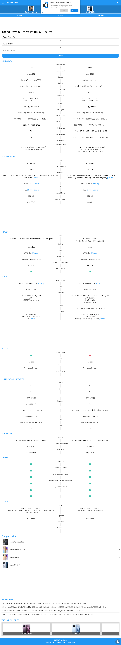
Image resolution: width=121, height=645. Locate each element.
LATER (64, 11)
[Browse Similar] (33, 190)
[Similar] (35, 178)
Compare (60, 56)
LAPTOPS (101, 15)
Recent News (8, 599)
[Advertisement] (60, 23)
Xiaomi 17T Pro (26, 634)
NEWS (60, 15)
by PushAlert (46, 13)
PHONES (20, 15)
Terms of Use (61, 642)
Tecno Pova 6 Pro (31, 12)
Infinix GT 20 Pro (90, 12)
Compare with (9, 536)
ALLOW (74, 11)
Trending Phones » (11, 620)
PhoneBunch (12, 3)
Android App (50, 642)
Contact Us (71, 642)
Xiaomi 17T (76, 634)
